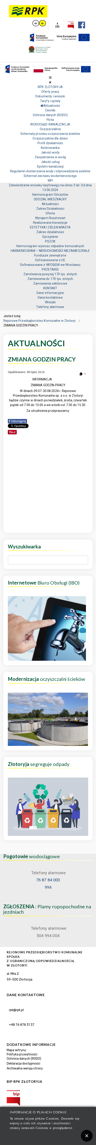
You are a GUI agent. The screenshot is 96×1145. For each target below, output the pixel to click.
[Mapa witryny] (56, 25)
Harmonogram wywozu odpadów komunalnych (50, 246)
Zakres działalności (50, 232)
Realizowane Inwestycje (50, 222)
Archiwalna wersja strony (25, 1068)
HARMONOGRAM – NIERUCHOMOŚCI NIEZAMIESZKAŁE (50, 250)
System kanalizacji (50, 166)
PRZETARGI (50, 269)
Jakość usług (50, 162)
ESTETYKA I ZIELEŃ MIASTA (50, 227)
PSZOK (50, 241)
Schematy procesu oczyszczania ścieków (50, 133)
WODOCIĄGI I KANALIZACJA (50, 124)
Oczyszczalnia (50, 129)
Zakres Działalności (50, 208)
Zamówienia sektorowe (50, 283)
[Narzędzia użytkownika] (82, 374)
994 (48, 887)
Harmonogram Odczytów (50, 194)
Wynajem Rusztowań (50, 218)
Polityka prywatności (22, 1054)
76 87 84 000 (48, 880)
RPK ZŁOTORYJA (50, 87)
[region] (48, 1043)
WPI (50, 180)
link (35, 23)
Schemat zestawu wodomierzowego (50, 176)
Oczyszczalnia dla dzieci (50, 138)
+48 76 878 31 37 (21, 1025)
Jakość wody (50, 152)
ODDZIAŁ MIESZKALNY (50, 199)
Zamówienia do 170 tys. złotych (50, 279)
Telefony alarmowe (50, 307)
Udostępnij (17, 421)
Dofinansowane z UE (50, 260)
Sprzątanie (50, 236)
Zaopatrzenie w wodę (50, 157)
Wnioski (50, 302)
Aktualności (50, 204)
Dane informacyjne (50, 293)
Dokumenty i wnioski (50, 96)
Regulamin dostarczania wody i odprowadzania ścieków (50, 171)
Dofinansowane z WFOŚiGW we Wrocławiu (50, 265)
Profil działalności (50, 143)
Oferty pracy (50, 91)
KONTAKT (50, 288)
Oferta (50, 213)
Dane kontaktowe (50, 297)
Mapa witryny (16, 1050)
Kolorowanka (50, 148)
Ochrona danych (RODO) (50, 115)
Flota (50, 119)
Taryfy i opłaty (50, 101)
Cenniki (50, 110)
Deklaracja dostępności (23, 1063)
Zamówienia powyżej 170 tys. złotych (50, 274)
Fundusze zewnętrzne (50, 255)
